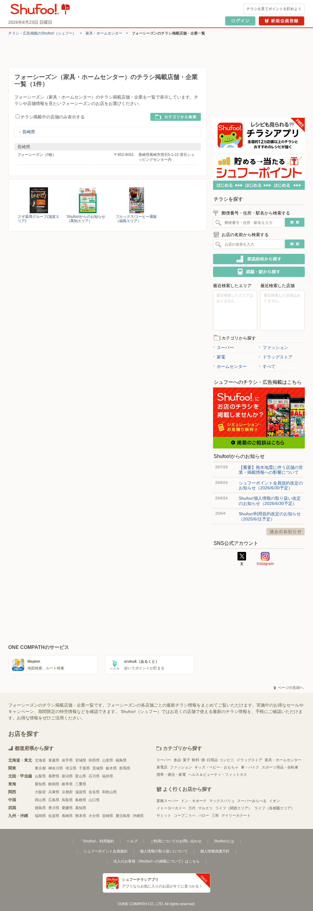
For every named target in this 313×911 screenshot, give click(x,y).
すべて (269, 366)
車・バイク (250, 767)
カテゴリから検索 (175, 117)
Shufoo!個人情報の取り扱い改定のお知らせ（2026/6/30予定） (270, 501)
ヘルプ (132, 841)
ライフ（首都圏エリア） (274, 808)
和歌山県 (109, 792)
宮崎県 (107, 816)
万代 (192, 808)
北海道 (40, 760)
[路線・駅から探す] (259, 272)
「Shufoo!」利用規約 (96, 841)
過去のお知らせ (285, 531)
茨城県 (97, 768)
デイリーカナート (236, 815)
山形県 (107, 760)
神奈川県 (55, 768)
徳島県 (40, 808)
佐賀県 (53, 816)
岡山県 (40, 800)
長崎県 (28, 131)
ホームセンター (232, 366)
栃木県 (111, 768)
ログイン (240, 21)
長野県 (53, 776)
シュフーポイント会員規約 (105, 851)
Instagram (265, 559)
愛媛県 (67, 808)
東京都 (40, 768)
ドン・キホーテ (194, 801)
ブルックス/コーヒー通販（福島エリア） (136, 218)
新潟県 (67, 776)
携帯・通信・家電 (171, 774)
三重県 (80, 784)
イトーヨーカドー (171, 808)
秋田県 (94, 760)
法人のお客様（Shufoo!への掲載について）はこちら (156, 861)
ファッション (275, 347)
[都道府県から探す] (259, 259)
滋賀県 (80, 792)
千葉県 (84, 768)
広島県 (53, 800)
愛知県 (40, 784)
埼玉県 (70, 768)
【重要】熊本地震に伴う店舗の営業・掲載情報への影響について (271, 470)
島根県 (80, 800)
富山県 (80, 776)
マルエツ (205, 808)
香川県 (53, 808)
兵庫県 (53, 792)
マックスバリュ (222, 801)
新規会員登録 (281, 21)
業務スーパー (167, 801)
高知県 (80, 808)
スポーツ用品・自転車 (280, 767)
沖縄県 (138, 816)
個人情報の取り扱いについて (164, 851)
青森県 (53, 760)
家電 (221, 357)
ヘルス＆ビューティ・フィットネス (217, 774)
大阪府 (40, 792)
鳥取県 (67, 800)
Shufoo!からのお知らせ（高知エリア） (86, 218)
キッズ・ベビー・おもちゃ (216, 767)
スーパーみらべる (252, 801)
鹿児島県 (123, 816)
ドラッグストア (278, 357)
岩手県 (67, 760)
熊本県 (80, 816)
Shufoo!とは (224, 841)
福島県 (121, 760)
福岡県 (40, 816)
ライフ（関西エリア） (233, 808)
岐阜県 (67, 784)
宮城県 (80, 760)
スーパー (225, 347)
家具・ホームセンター (104, 33)
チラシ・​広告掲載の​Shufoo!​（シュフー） (42, 33)
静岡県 (53, 784)
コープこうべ (185, 815)
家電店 (162, 767)
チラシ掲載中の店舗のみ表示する (52, 116)
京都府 (67, 792)
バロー (203, 815)
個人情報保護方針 (215, 851)
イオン (274, 801)
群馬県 (124, 768)
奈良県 (94, 792)
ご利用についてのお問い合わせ (175, 841)
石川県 (94, 776)
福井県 (107, 776)
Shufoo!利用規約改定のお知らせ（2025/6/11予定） (270, 516)
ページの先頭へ (289, 688)
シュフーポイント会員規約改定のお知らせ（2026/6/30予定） (271, 485)
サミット (163, 815)
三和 (215, 815)
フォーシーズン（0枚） (36, 155)
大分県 (94, 816)
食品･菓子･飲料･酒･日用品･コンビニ (204, 760)
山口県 (94, 800)
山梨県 (40, 776)
